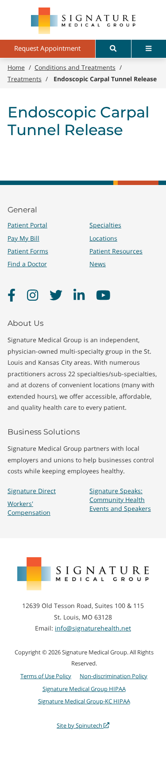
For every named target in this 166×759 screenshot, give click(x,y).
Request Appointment (47, 48)
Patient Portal (27, 225)
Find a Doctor (27, 264)
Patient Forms (28, 251)
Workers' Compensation (29, 508)
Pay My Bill (23, 238)
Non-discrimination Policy (113, 676)
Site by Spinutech (80, 725)
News (97, 264)
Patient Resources (116, 251)
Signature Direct (32, 491)
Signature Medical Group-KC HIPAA (84, 701)
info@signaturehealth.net (93, 628)
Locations (103, 238)
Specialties (105, 225)
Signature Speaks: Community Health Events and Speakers (120, 500)
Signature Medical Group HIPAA (84, 689)
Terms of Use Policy (45, 676)
